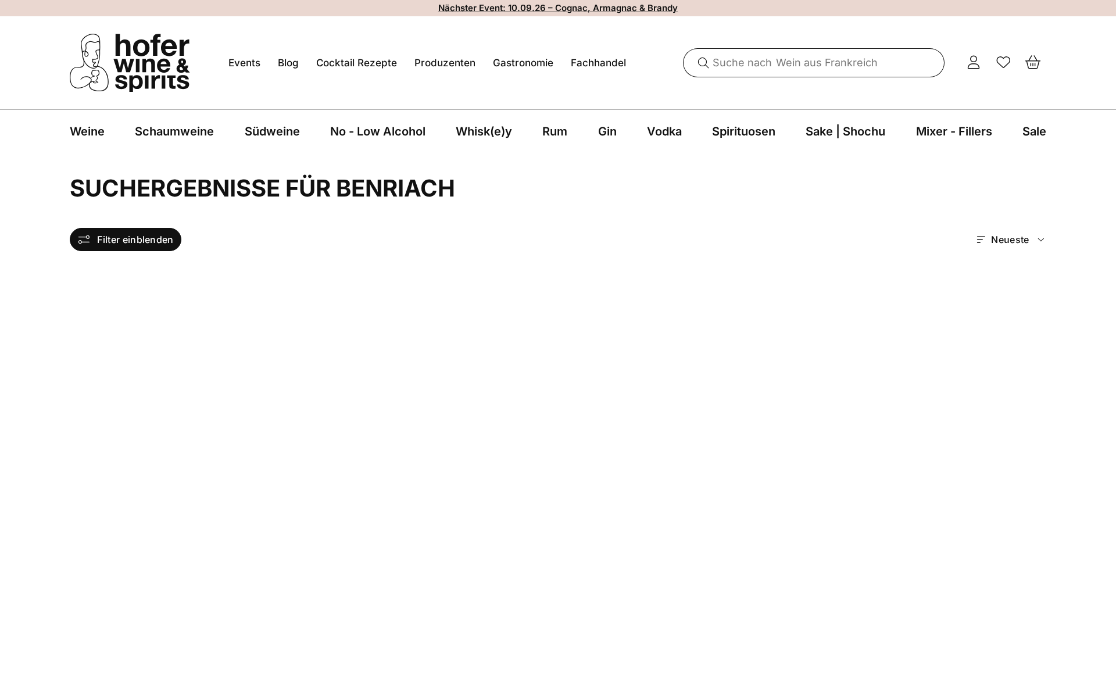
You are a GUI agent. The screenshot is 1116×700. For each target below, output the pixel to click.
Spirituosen (743, 131)
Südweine (272, 131)
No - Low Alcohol (377, 131)
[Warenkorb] (1033, 62)
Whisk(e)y (484, 131)
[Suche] (699, 62)
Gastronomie (523, 63)
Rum (554, 131)
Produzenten (444, 63)
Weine (87, 131)
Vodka (664, 131)
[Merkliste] (1003, 62)
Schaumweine (174, 131)
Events (244, 63)
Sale (1034, 131)
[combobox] (814, 62)
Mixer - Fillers (954, 131)
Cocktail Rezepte (356, 63)
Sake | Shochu (845, 131)
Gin (607, 131)
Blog (288, 63)
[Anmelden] (974, 62)
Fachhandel (598, 63)
